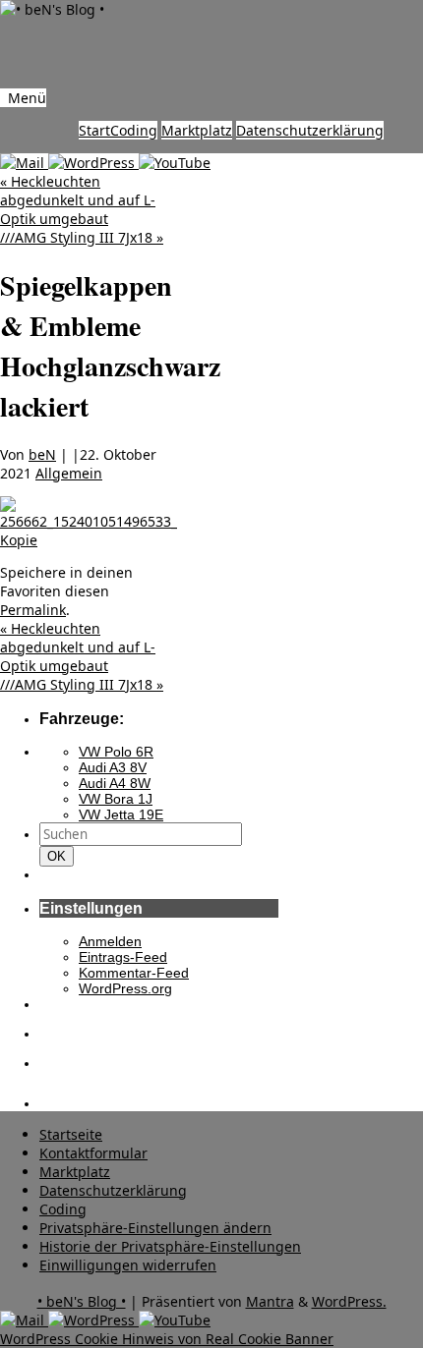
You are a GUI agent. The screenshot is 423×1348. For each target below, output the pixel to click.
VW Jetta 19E (121, 814)
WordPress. (349, 1301)
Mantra (270, 1301)
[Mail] (24, 162)
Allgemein (68, 473)
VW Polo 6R (116, 751)
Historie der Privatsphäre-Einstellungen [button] (170, 1246)
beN (42, 454)
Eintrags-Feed (123, 957)
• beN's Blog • (81, 1301)
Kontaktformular (93, 1153)
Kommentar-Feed (134, 973)
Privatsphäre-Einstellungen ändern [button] (155, 1227)
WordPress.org (125, 988)
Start (94, 130)
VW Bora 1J (115, 799)
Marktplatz (196, 130)
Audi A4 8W (115, 783)
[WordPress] (93, 162)
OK (60, 856)
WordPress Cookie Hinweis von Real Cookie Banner (166, 1338)
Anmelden (110, 941)
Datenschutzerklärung (310, 130)
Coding (133, 130)
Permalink (33, 609)
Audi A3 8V (113, 767)
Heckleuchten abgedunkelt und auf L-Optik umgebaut (77, 200)
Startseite (70, 1134)
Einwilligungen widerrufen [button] (127, 1265)
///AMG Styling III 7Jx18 (81, 237)
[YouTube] (175, 162)
